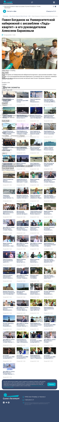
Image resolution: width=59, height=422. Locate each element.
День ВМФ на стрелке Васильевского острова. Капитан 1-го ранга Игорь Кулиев (23, 325)
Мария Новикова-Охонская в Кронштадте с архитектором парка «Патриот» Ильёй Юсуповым (35, 181)
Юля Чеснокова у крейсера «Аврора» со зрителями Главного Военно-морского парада (50, 197)
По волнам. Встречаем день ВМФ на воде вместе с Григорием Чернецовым (36, 341)
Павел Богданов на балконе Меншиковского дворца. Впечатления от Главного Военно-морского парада (36, 100)
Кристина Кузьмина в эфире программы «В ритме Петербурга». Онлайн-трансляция (22, 7)
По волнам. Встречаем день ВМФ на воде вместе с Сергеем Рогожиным (9, 357)
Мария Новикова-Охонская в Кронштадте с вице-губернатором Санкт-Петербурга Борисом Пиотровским (9, 245)
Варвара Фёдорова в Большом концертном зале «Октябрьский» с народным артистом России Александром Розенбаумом (9, 293)
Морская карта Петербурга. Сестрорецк (34, 277)
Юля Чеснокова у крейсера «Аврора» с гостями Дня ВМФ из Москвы (49, 100)
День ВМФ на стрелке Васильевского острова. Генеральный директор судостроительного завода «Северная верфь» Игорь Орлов (23, 277)
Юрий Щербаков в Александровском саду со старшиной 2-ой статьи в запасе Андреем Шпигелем (36, 357)
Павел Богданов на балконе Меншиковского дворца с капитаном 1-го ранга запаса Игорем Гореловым (8, 309)
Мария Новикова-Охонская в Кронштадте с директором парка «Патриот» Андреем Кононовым (35, 229)
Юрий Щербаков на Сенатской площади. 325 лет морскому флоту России (49, 132)
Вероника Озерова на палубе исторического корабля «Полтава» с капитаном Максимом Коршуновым (23, 197)
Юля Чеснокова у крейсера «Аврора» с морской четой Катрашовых (49, 261)
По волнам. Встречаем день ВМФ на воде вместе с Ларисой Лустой (22, 357)
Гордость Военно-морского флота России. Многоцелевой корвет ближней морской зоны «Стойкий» (9, 116)
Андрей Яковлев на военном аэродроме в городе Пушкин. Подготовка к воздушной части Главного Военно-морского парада (9, 132)
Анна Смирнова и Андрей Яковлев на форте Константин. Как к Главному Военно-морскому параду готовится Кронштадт (35, 165)
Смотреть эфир (11, 11)
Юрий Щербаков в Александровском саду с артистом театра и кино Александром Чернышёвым (35, 309)
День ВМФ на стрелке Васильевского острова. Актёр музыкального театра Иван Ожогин (36, 245)
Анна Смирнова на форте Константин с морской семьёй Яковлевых (35, 132)
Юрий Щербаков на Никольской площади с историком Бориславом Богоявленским (50, 245)
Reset (15, 166)
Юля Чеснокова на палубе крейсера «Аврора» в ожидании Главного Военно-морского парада (36, 148)
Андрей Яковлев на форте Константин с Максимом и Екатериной (8, 213)
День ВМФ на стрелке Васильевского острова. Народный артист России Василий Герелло (50, 181)
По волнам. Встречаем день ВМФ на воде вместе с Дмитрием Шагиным (49, 325)
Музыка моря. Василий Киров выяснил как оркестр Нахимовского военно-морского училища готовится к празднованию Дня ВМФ (22, 213)
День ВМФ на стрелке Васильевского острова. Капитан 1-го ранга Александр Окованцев (9, 341)
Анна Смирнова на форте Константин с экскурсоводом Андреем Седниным (22, 148)
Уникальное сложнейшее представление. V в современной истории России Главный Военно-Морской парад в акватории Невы (9, 197)
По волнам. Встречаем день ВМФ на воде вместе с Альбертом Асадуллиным (49, 357)
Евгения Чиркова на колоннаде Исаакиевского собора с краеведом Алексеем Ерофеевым (9, 325)
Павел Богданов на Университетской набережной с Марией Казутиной (36, 197)
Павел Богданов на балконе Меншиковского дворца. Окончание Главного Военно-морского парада (8, 148)
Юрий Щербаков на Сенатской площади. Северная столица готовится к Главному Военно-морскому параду (22, 132)
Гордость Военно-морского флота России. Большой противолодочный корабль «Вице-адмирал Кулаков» (49, 148)
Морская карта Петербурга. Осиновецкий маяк (22, 293)
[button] (55, 6)
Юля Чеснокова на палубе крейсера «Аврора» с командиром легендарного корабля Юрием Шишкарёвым (49, 165)
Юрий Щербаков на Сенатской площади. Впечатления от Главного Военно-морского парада (22, 116)
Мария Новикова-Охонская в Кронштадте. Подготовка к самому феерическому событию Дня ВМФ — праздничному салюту (23, 165)
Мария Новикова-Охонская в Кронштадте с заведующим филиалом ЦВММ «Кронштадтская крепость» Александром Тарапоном (35, 261)
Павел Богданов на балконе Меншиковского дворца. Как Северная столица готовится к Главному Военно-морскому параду (9, 181)
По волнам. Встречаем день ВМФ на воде (22, 100)
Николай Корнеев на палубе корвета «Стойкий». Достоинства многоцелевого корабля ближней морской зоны (8, 100)
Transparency (16, 136)
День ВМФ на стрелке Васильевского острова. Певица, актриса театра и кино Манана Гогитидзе (9, 229)
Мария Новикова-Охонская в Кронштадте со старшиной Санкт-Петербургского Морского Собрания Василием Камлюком (22, 261)
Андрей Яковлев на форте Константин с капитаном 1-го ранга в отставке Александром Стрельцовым (22, 181)
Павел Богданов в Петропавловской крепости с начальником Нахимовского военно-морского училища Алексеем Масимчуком (8, 261)
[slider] (29, 86)
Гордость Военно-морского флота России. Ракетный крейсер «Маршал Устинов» (8, 165)
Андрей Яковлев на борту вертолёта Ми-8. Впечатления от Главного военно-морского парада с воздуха (50, 116)
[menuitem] (29, 116)
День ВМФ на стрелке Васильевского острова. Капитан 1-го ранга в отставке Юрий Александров (9, 373)
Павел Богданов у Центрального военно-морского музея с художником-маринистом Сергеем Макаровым (9, 277)
